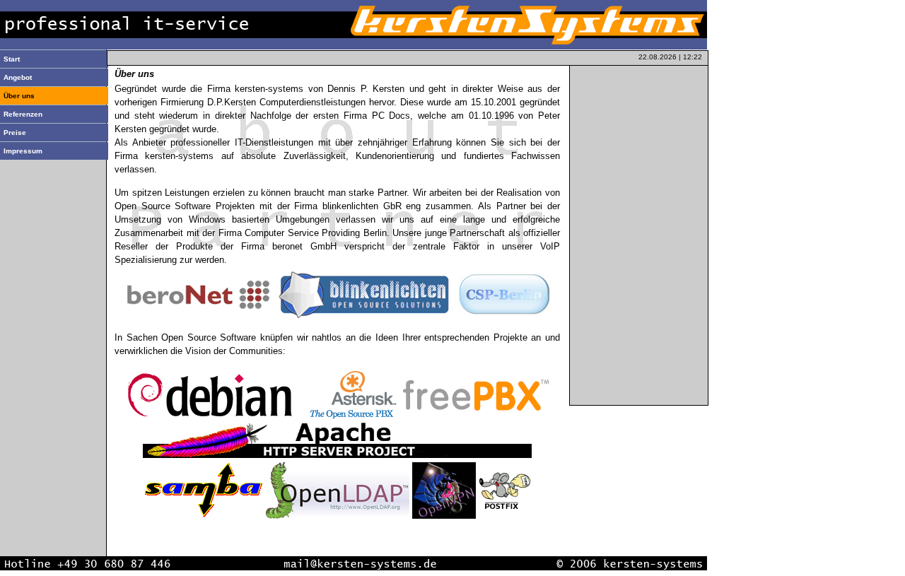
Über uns (19, 96)
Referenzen (23, 114)
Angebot (18, 77)
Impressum (23, 151)
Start (12, 59)
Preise (15, 132)
